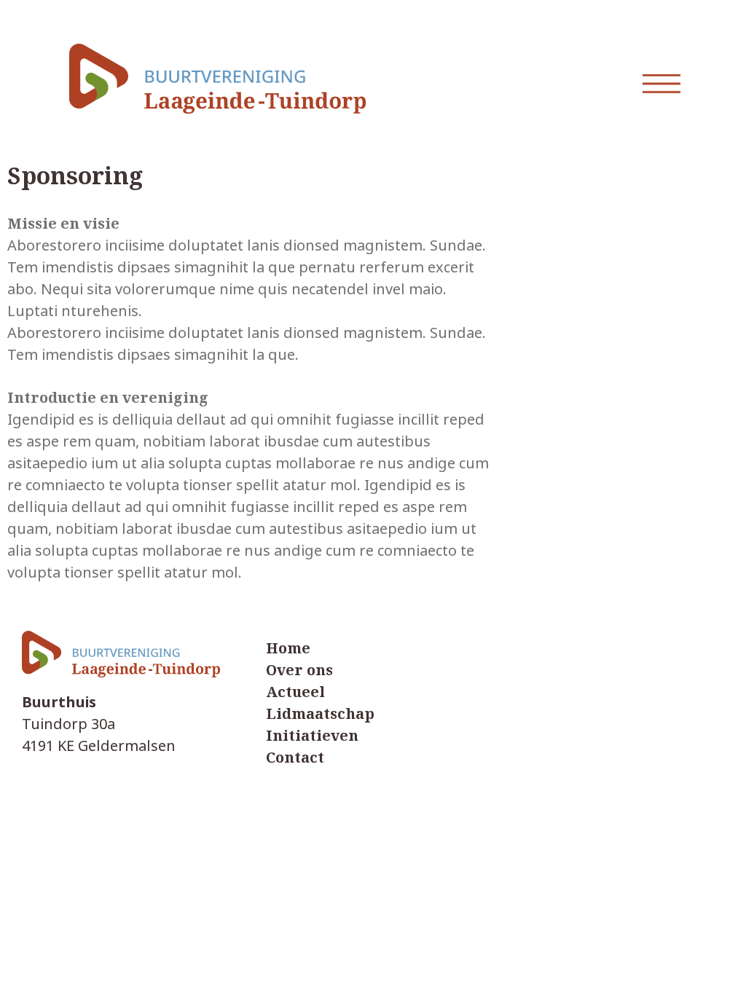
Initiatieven (312, 736)
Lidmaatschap (320, 714)
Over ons (299, 670)
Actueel (295, 692)
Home (288, 648)
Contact (295, 757)
